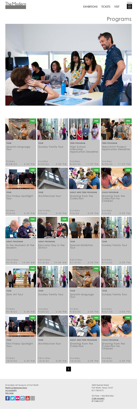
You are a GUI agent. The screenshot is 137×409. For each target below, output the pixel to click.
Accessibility (11, 390)
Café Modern (98, 398)
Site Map (9, 393)
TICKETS (105, 6)
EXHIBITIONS (90, 6)
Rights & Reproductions (16, 388)
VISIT (116, 6)
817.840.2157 (97, 401)
